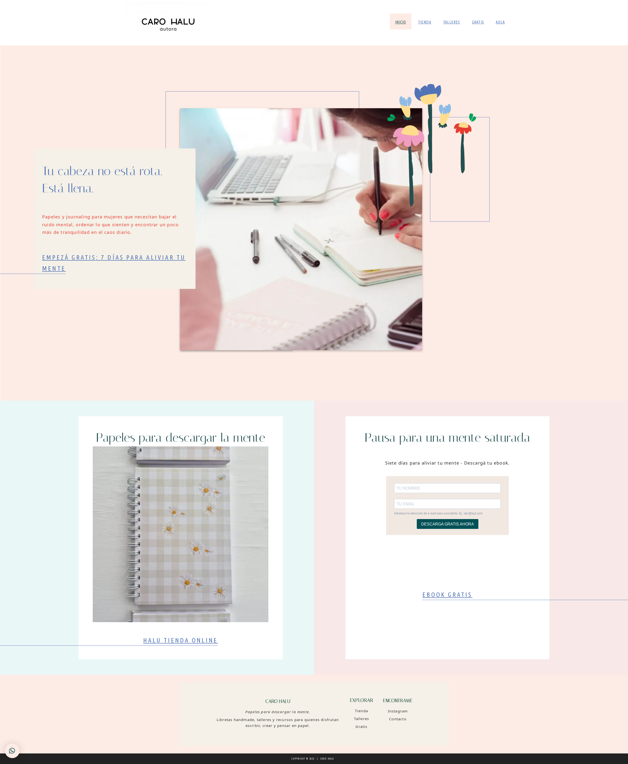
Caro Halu (167, 22)
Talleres (361, 718)
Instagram (398, 711)
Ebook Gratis (447, 594)
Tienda (361, 710)
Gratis (361, 726)
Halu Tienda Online (180, 640)
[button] (12, 750)
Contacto (397, 718)
